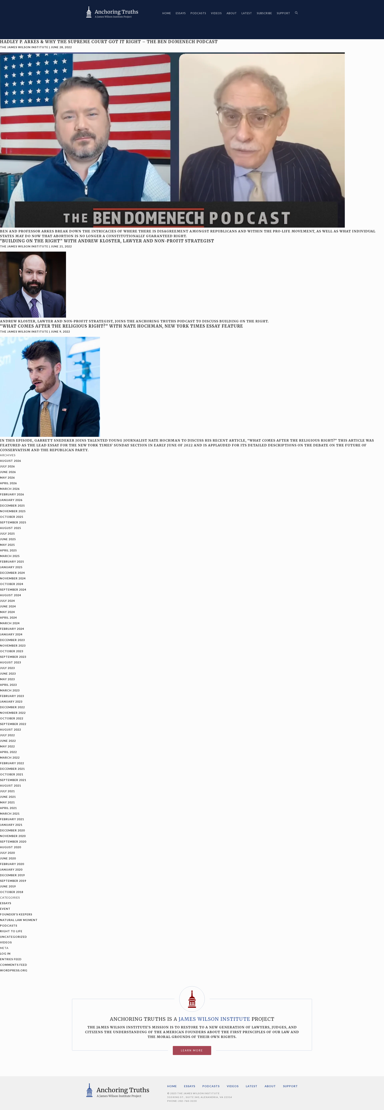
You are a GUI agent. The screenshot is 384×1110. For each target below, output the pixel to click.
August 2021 (10, 785)
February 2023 (12, 696)
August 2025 (10, 528)
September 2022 (13, 724)
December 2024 (12, 572)
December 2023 (12, 640)
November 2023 (13, 645)
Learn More (192, 1050)
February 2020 (12, 864)
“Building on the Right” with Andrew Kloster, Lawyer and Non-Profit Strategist (107, 240)
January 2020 (11, 869)
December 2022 (12, 707)
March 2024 (10, 623)
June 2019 (8, 886)
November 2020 (13, 836)
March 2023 (10, 690)
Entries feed (11, 959)
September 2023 (13, 656)
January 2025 (11, 567)
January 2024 (11, 634)
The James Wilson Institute (24, 47)
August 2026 (10, 460)
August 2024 (10, 595)
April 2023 (8, 684)
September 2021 (13, 780)
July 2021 (7, 791)
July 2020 (7, 852)
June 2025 (8, 539)
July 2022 (7, 735)
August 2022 (10, 729)
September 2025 (13, 522)
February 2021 (12, 819)
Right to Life (11, 931)
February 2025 (12, 561)
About (232, 13)
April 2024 (8, 617)
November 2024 (13, 578)
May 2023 (7, 679)
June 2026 (8, 472)
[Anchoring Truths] (112, 13)
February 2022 (12, 763)
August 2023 (10, 662)
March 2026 (10, 488)
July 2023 (7, 668)
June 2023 (8, 673)
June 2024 (8, 606)
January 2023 (11, 701)
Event (5, 908)
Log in (5, 953)
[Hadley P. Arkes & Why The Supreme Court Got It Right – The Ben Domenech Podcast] (172, 226)
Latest (247, 13)
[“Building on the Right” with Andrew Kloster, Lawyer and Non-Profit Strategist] (33, 316)
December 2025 (12, 505)
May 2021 (7, 802)
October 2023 (11, 651)
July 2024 (7, 600)
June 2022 (8, 740)
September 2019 (13, 880)
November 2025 (13, 511)
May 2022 (7, 746)
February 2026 (12, 494)
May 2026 (7, 477)
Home (166, 13)
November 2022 (13, 712)
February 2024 (12, 628)
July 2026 (7, 466)
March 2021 (10, 813)
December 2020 (12, 830)
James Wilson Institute (214, 1019)
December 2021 (12, 768)
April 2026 (8, 483)
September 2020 (13, 841)
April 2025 (8, 550)
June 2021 (8, 796)
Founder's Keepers (16, 914)
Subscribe (264, 13)
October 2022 (11, 718)
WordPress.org (13, 970)
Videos (216, 13)
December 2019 (12, 875)
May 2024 (7, 612)
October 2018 (11, 892)
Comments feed (13, 964)
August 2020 (10, 847)
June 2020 (8, 858)
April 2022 (8, 752)
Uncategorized (13, 936)
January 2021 (11, 824)
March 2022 (10, 757)
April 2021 (8, 808)
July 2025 (7, 533)
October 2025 (11, 516)
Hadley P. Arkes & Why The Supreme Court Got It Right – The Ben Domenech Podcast (109, 41)
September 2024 (13, 589)
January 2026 (11, 500)
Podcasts (198, 13)
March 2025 (10, 556)
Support (283, 13)
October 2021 (11, 774)
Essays (181, 13)
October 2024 (11, 584)
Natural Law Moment (19, 920)
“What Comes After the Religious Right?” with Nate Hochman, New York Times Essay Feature (121, 326)
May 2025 (7, 544)
